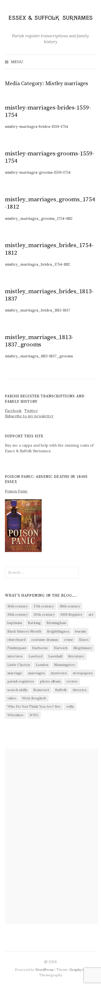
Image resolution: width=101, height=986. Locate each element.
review (71, 681)
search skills (17, 690)
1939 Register (71, 614)
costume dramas (44, 639)
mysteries (59, 673)
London (42, 665)
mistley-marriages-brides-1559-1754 (48, 111)
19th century (17, 614)
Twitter (31, 410)
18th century (70, 606)
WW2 (33, 715)
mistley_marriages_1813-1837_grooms (39, 340)
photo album (50, 681)
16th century (17, 606)
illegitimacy (82, 648)
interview (15, 656)
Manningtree (64, 665)
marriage (14, 673)
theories (80, 690)
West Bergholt (34, 698)
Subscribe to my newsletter (29, 416)
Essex (83, 639)
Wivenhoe (15, 715)
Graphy (75, 969)
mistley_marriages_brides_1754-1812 (49, 248)
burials (80, 631)
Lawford (35, 656)
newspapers (83, 673)
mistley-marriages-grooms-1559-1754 (49, 157)
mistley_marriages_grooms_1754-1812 (50, 203)
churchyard (16, 639)
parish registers (20, 681)
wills (70, 706)
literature (76, 656)
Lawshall (55, 656)
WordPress (44, 969)
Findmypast (16, 648)
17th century (44, 606)
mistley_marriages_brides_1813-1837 (49, 295)
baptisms (14, 623)
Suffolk (61, 690)
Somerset (41, 690)
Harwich (60, 648)
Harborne (40, 648)
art (90, 614)
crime (68, 639)
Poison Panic (16, 491)
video (11, 698)
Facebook (13, 410)
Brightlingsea (58, 631)
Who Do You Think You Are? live (34, 706)
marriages (36, 673)
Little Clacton (18, 665)
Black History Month (24, 631)
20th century (44, 614)
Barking (34, 623)
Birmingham (56, 623)
